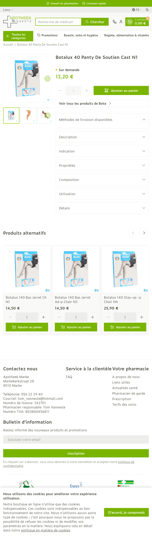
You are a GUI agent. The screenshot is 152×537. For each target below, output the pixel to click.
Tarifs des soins (124, 404)
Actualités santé (125, 388)
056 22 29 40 (32, 394)
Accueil (8, 44)
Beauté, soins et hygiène (81, 35)
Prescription (121, 399)
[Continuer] (47, 78)
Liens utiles (121, 382)
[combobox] (58, 22)
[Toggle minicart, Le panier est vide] (129, 21)
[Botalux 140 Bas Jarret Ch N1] (26, 269)
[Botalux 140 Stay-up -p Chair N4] (125, 269)
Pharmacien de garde (128, 393)
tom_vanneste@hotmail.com (40, 398)
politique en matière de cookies (45, 530)
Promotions (50, 35)
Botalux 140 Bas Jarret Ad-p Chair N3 (72, 299)
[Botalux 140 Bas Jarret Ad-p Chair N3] (76, 269)
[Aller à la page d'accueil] (17, 22)
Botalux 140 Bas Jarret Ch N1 (26, 299)
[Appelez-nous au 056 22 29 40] (115, 22)
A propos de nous (126, 376)
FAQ (69, 376)
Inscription (76, 453)
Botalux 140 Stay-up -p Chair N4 (122, 299)
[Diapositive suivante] (144, 233)
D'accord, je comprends (126, 512)
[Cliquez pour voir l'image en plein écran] (27, 79)
